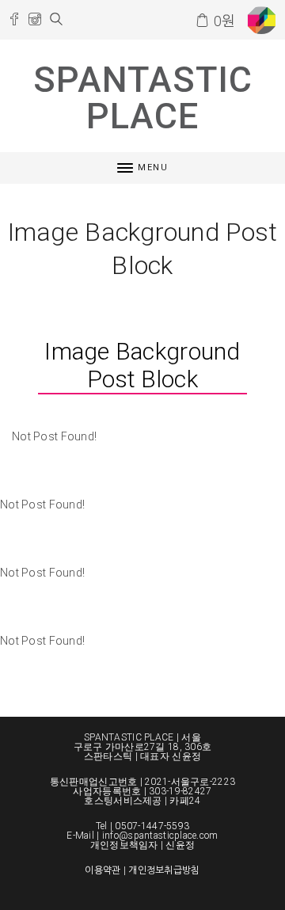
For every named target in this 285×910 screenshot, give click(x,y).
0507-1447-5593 (152, 826)
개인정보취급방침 (164, 870)
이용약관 (102, 870)
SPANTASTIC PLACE (143, 98)
